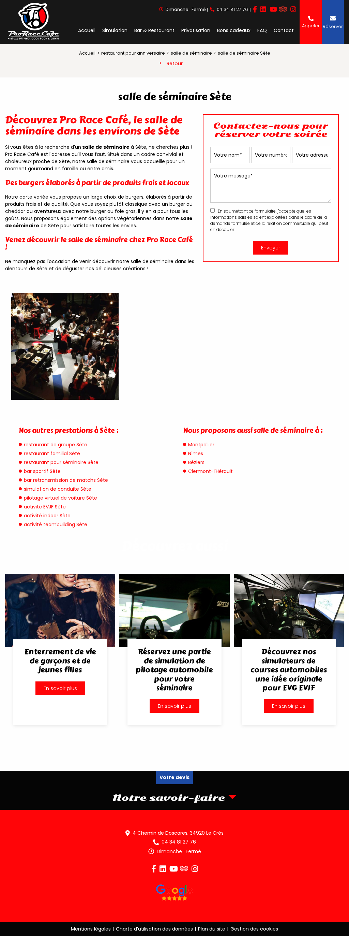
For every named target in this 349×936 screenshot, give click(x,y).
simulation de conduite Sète (57, 489)
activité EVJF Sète (45, 506)
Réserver (333, 26)
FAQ (262, 30)
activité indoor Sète (47, 515)
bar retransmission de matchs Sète (66, 480)
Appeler (311, 26)
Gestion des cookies (254, 928)
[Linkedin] (263, 9)
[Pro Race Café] (33, 22)
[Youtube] (273, 9)
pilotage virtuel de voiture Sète (60, 497)
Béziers (196, 462)
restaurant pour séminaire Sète (61, 462)
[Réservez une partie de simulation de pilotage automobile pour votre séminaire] (174, 649)
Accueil (86, 30)
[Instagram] (293, 9)
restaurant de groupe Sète (55, 444)
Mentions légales (91, 928)
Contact (284, 30)
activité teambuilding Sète (55, 524)
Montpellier (201, 444)
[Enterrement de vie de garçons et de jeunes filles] (60, 649)
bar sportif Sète (42, 471)
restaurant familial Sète (52, 453)
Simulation (114, 30)
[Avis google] (174, 894)
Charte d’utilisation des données (154, 928)
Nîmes (195, 453)
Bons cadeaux (234, 30)
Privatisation (195, 30)
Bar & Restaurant (154, 30)
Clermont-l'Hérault (210, 471)
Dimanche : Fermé (179, 851)
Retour (175, 63)
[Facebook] (255, 9)
